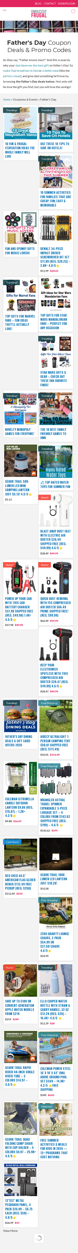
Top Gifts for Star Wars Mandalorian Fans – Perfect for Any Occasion (53, 321)
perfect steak (11, 76)
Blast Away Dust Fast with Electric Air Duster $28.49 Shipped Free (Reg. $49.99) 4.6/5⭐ (55, 542)
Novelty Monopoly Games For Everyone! (19, 431)
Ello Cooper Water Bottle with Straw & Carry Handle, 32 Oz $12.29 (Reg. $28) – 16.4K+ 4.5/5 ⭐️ (55, 1012)
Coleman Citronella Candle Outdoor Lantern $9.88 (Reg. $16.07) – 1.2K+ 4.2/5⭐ (19, 810)
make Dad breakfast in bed (20, 70)
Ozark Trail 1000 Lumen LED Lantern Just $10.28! (53, 881)
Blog (38, 3)
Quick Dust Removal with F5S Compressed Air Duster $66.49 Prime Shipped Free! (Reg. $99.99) (55, 609)
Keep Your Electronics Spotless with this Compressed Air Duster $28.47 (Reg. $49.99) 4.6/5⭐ (54, 678)
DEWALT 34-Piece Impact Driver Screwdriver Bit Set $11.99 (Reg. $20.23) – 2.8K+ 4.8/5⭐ (55, 259)
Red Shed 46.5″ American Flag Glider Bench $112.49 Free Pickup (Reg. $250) (20, 884)
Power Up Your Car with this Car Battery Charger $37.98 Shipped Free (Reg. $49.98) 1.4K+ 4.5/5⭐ (19, 611)
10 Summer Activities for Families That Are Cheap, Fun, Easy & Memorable (55, 198)
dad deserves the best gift (32, 65)
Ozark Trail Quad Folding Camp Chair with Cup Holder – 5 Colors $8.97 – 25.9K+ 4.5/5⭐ (20, 1147)
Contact (50, 3)
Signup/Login (66, 3)
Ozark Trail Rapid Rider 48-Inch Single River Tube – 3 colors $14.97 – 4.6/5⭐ (20, 1076)
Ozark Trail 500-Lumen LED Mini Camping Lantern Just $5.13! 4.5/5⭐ (18, 490)
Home (6, 99)
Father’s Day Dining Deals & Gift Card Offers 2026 (18, 740)
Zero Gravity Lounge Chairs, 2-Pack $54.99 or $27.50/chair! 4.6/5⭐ (54, 945)
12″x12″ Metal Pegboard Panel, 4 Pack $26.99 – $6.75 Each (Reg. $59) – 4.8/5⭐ (19, 1211)
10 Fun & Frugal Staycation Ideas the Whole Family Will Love (20, 150)
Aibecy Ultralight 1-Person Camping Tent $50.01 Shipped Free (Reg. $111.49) (55, 745)
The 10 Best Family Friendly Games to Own (53, 433)
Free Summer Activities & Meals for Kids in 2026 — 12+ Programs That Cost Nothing (54, 1148)
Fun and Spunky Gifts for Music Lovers (20, 250)
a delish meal (50, 70)
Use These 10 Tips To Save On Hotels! (54, 146)
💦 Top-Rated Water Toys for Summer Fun (55, 484)
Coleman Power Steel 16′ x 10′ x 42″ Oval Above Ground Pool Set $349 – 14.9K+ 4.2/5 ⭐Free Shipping (55, 1081)
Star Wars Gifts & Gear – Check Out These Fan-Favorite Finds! (53, 378)
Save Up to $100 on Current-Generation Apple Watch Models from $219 (19, 1010)
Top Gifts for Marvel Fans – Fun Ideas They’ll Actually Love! (20, 322)
